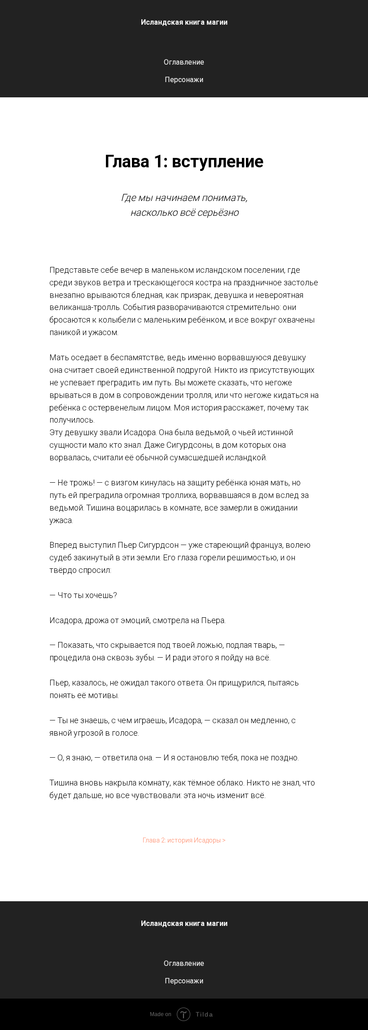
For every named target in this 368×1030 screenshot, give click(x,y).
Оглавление (184, 62)
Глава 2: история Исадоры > (184, 840)
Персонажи (184, 79)
